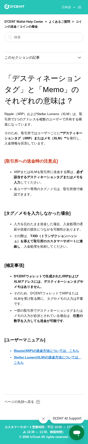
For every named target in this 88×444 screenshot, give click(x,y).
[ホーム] (14, 8)
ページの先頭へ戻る (19, 402)
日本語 (67, 7)
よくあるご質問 (59, 21)
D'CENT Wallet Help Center (23, 21)
